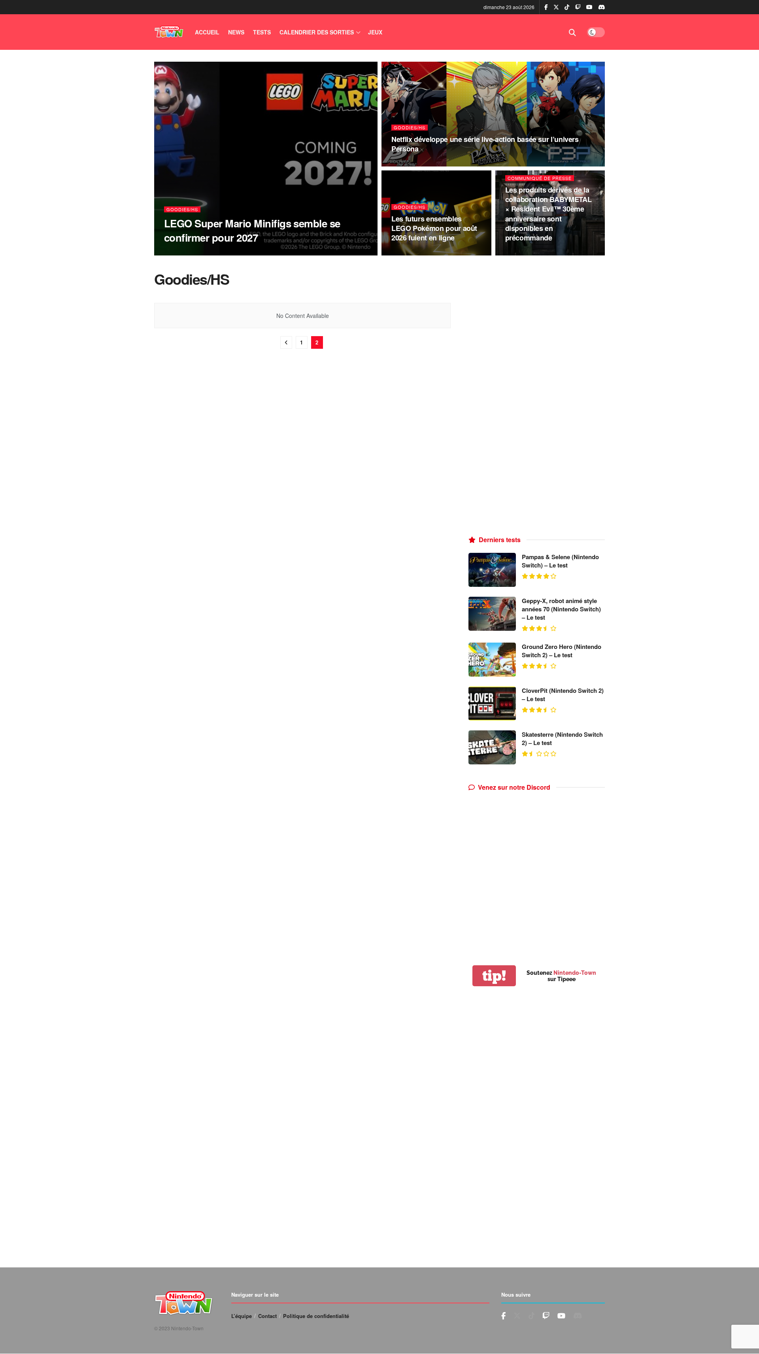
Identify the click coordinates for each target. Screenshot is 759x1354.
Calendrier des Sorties (316, 32)
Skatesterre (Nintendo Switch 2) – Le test (562, 738)
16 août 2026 (210, 253)
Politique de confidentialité (316, 1316)
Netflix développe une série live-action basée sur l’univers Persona (485, 144)
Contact (267, 1316)
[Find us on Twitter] (556, 7)
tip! (494, 976)
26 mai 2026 (522, 253)
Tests (262, 32)
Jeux (375, 32)
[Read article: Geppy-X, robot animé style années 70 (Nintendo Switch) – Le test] (492, 614)
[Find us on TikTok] (567, 7)
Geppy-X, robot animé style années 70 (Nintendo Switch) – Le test (561, 609)
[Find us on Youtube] (578, 7)
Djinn (180, 253)
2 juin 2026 (408, 253)
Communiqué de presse (540, 178)
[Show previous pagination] (286, 342)
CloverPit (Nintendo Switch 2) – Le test (563, 694)
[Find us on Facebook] (546, 7)
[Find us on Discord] (601, 7)
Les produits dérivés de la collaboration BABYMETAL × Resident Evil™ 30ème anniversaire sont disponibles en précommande (548, 214)
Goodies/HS (182, 209)
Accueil (207, 32)
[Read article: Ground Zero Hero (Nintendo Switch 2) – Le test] (492, 660)
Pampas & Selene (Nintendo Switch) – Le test (560, 560)
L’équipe (241, 1316)
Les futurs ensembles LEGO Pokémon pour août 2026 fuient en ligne (434, 228)
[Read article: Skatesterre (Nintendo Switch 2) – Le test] (492, 747)
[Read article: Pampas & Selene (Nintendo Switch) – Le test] (492, 570)
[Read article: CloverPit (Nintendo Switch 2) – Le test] (492, 703)
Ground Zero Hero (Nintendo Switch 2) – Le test (561, 650)
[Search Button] (572, 32)
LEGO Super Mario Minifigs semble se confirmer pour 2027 (252, 230)
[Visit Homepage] (169, 32)
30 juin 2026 (409, 164)
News (236, 32)
